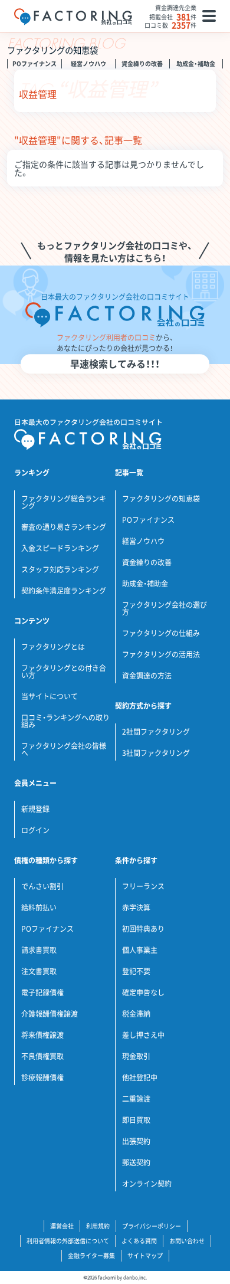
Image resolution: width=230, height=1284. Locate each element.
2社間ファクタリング (156, 731)
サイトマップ (145, 1255)
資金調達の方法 (147, 675)
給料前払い (39, 907)
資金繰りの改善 (142, 63)
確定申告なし (143, 992)
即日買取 (136, 1120)
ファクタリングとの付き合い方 (63, 671)
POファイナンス (34, 63)
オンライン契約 (147, 1183)
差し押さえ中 (143, 1035)
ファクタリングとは (53, 646)
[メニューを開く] (209, 16)
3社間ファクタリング (156, 753)
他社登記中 (139, 1077)
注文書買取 (39, 971)
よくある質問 (139, 1240)
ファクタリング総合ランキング (63, 502)
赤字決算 (136, 907)
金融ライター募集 (91, 1255)
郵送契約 (136, 1162)
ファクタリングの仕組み (161, 633)
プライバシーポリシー (151, 1225)
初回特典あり (143, 928)
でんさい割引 (42, 886)
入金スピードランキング (60, 548)
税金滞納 (136, 1013)
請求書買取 (39, 950)
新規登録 (35, 809)
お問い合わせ (187, 1240)
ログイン (35, 830)
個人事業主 (139, 950)
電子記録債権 (42, 992)
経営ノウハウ (88, 63)
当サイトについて (49, 696)
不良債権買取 (42, 1056)
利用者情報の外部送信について (68, 1240)
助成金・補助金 (195, 63)
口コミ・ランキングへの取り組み (65, 721)
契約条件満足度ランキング (63, 590)
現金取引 (136, 1056)
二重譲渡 (136, 1098)
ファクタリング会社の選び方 (164, 608)
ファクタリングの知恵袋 (161, 498)
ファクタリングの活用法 (161, 654)
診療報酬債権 (42, 1077)
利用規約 (98, 1225)
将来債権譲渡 (42, 1035)
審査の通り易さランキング (63, 527)
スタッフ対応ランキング (60, 569)
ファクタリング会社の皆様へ (63, 749)
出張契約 (136, 1141)
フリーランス (143, 886)
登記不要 (136, 971)
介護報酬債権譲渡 (49, 1013)
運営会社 (62, 1225)
